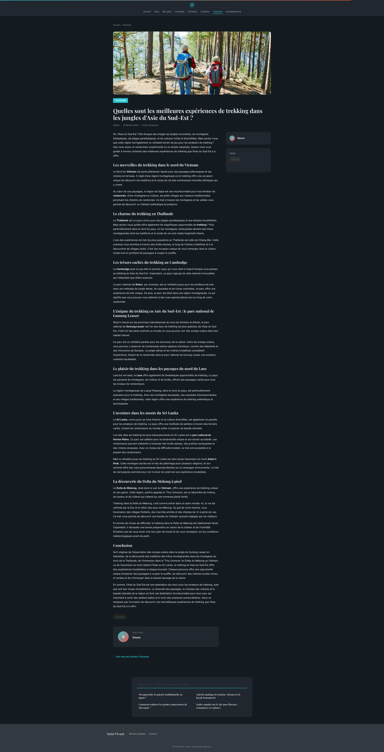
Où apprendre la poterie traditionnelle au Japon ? (160, 696)
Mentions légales (137, 733)
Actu (156, 11)
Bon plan (167, 11)
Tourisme (217, 11)
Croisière (192, 11)
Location (205, 11)
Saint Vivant (115, 734)
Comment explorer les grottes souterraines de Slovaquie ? (163, 706)
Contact (153, 733)
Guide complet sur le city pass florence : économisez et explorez (217, 706)
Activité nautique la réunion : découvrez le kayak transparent (218, 696)
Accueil (147, 11)
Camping (179, 11)
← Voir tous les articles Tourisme (131, 656)
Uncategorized (233, 11)
